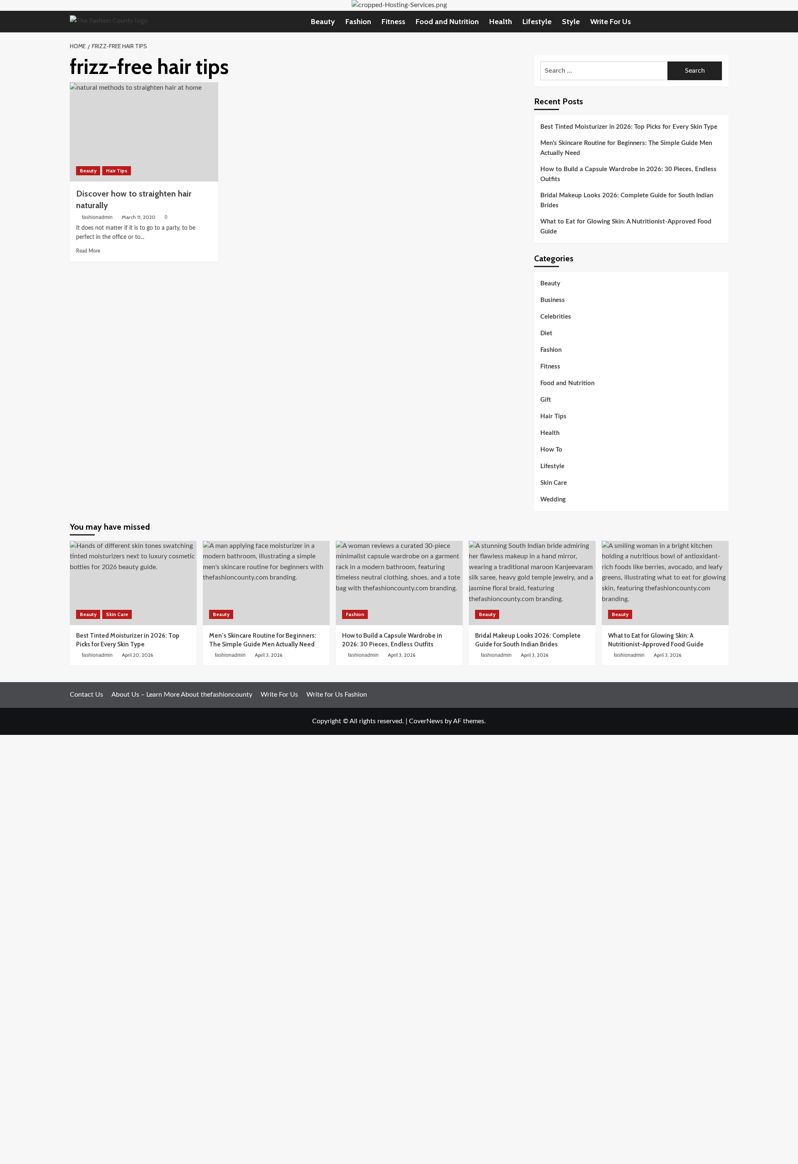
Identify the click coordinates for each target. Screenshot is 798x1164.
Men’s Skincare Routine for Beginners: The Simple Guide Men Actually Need (626, 148)
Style (571, 21)
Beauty (323, 21)
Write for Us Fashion (336, 694)
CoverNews (426, 721)
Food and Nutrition (447, 21)
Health (500, 21)
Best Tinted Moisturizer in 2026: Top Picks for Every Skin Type (628, 127)
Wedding (553, 500)
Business (552, 300)
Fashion (358, 21)
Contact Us (86, 694)
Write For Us (610, 21)
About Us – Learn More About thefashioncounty (181, 694)
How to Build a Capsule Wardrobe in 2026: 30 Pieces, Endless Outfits (628, 174)
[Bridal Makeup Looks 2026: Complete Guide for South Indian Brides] (532, 583)
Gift (545, 400)
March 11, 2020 (138, 217)
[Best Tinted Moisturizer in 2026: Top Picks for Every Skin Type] (133, 583)
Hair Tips (116, 170)
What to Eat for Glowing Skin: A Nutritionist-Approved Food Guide (626, 227)
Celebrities (555, 317)
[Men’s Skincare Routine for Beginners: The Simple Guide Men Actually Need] (266, 583)
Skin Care (553, 483)
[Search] (723, 21)
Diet (546, 334)
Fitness (393, 21)
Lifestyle (537, 21)
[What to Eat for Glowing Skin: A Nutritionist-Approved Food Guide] (665, 583)
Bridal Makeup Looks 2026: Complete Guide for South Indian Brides (626, 200)
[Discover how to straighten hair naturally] (144, 131)
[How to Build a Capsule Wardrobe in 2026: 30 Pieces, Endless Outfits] (399, 583)
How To (551, 450)
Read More (88, 250)
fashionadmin (97, 217)
